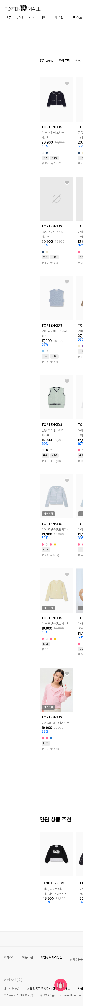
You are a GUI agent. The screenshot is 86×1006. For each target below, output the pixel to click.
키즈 (31, 17)
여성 (8, 17)
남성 (20, 17)
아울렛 (58, 17)
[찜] (67, 83)
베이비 (44, 17)
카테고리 (64, 60)
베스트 (77, 17)
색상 (78, 60)
